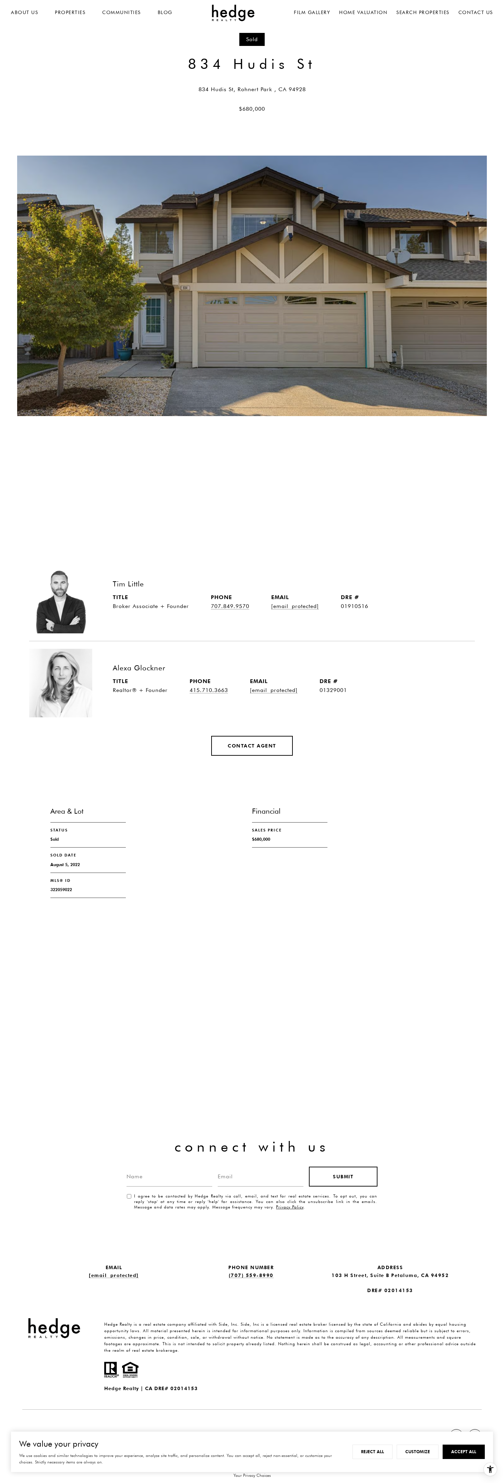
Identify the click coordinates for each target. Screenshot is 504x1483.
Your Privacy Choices (252, 1475)
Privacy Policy (289, 1207)
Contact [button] (147, 477)
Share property (69, 477)
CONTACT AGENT (252, 746)
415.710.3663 (209, 690)
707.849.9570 (230, 606)
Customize (417, 1451)
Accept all (463, 1451)
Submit (343, 1176)
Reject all (372, 1451)
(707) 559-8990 (251, 1275)
